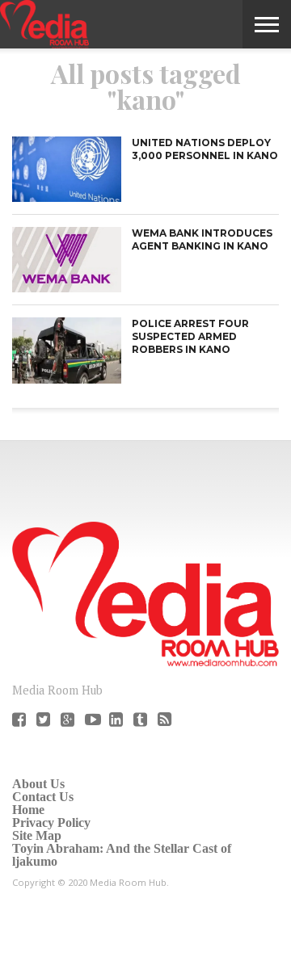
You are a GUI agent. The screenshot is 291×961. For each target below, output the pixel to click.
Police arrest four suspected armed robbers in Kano (190, 336)
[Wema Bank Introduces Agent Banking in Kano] (66, 288)
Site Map (36, 835)
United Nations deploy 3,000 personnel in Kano (205, 149)
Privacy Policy (51, 822)
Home (28, 809)
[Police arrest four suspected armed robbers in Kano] (66, 379)
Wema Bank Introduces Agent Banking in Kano (202, 239)
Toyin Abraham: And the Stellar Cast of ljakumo (121, 854)
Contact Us (43, 797)
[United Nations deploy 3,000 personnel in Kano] (66, 197)
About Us (38, 784)
